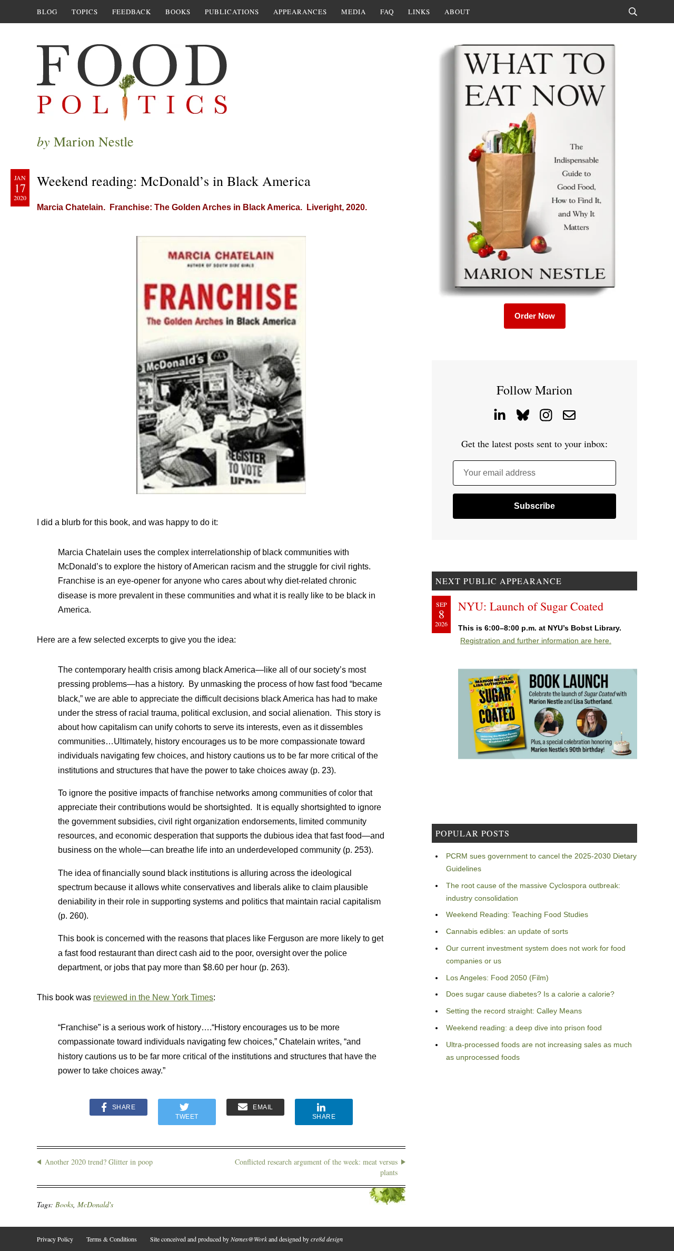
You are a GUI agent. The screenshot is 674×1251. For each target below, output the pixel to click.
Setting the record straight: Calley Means (514, 1011)
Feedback (131, 11)
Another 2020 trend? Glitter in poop (99, 1162)
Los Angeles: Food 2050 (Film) (497, 977)
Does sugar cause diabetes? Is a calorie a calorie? (530, 994)
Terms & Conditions (111, 1239)
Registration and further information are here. (535, 640)
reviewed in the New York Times (153, 997)
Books (178, 11)
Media (353, 11)
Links (419, 11)
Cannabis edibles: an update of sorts (507, 931)
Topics (85, 11)
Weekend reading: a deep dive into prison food (524, 1027)
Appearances (300, 11)
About (457, 11)
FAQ (387, 11)
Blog (47, 11)
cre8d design (327, 1239)
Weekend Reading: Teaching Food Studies (517, 914)
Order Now (534, 315)
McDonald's (95, 1204)
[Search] (632, 11)
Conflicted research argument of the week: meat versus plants (316, 1167)
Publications (232, 11)
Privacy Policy (55, 1239)
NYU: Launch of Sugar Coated (530, 606)
